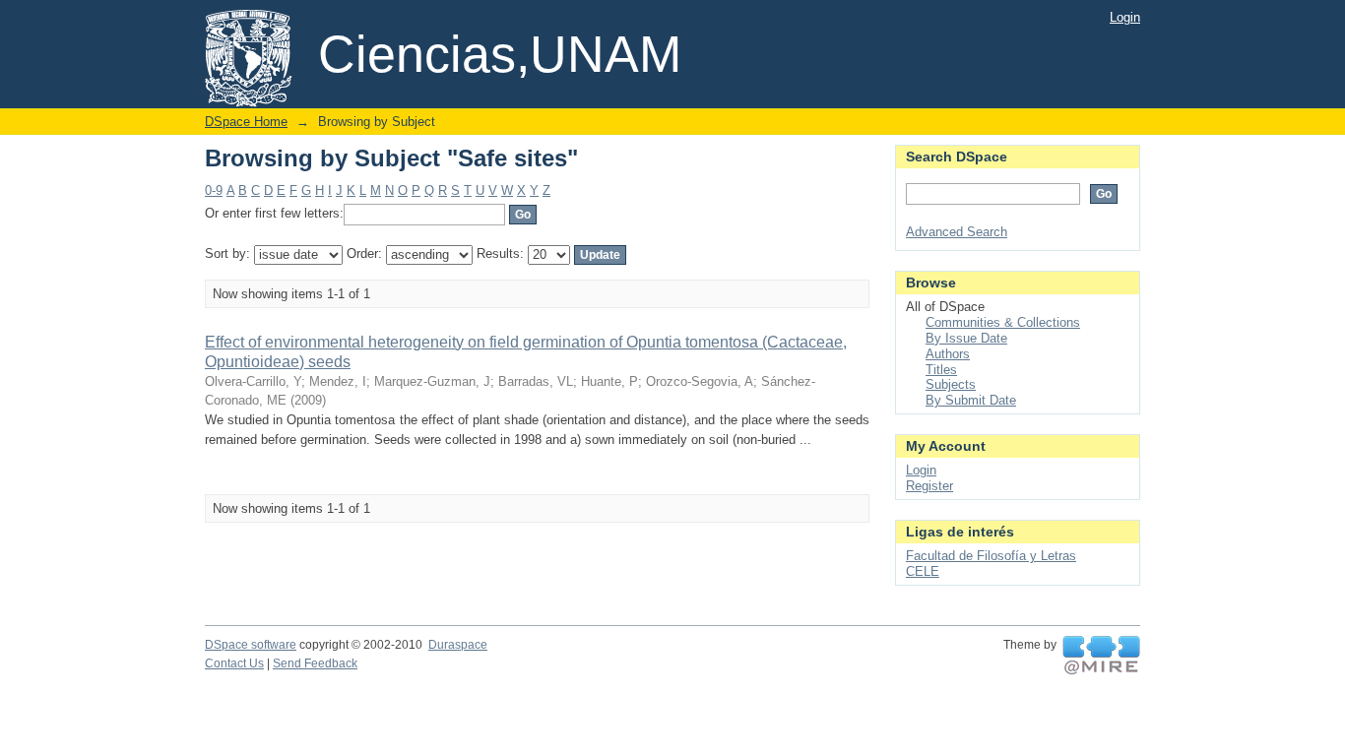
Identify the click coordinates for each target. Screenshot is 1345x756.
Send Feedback (315, 663)
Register (929, 485)
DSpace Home (246, 121)
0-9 (214, 190)
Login (1125, 17)
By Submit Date (971, 400)
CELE (922, 571)
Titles (941, 369)
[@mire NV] (1101, 655)
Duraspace (457, 645)
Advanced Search (956, 231)
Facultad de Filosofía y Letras (991, 555)
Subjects (951, 384)
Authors (948, 353)
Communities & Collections (1003, 322)
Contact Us (234, 663)
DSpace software (250, 645)
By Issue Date (966, 338)
